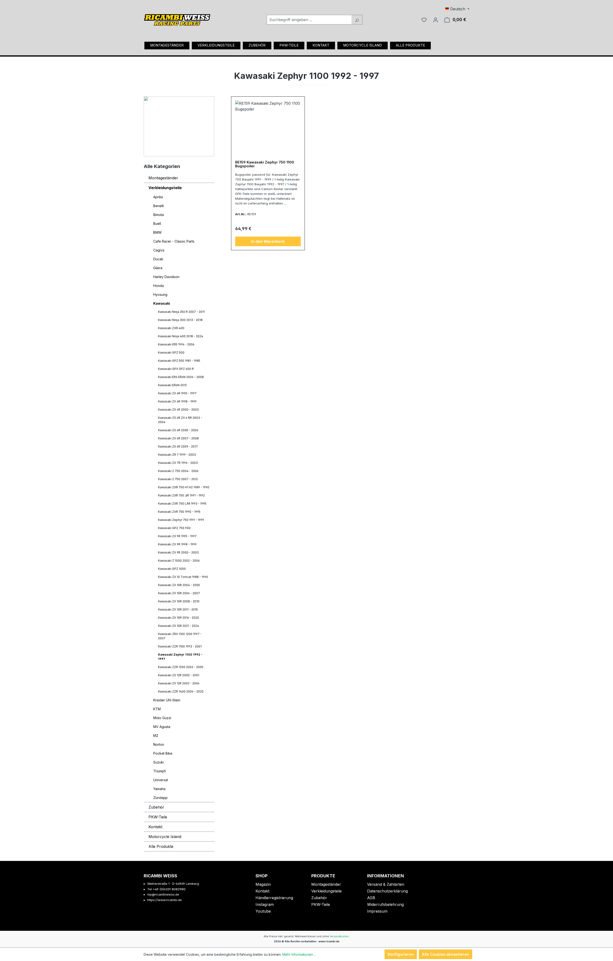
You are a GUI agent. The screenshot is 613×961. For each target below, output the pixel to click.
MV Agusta (161, 727)
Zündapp (160, 798)
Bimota (158, 215)
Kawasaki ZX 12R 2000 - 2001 (178, 675)
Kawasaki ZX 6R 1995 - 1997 (177, 393)
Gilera (157, 268)
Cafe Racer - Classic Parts (173, 241)
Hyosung (160, 294)
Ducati (158, 259)
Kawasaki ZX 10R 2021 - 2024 (178, 626)
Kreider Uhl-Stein (166, 700)
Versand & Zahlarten (385, 884)
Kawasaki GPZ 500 (171, 352)
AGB (371, 897)
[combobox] (309, 19)
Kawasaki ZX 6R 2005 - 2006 (178, 430)
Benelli (158, 206)
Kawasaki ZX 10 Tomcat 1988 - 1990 (183, 577)
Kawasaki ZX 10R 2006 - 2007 (179, 593)
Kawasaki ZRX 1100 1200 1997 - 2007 (180, 636)
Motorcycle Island (164, 836)
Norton (158, 744)
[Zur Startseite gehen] (177, 18)
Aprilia (158, 197)
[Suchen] (357, 19)
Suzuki (158, 762)
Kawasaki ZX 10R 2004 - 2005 (179, 585)
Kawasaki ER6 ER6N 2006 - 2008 (181, 377)
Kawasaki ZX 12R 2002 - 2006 (178, 683)
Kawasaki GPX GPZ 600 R (176, 369)
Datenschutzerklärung (387, 891)
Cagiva (158, 250)
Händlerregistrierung (274, 897)
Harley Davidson (166, 277)
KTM (157, 709)
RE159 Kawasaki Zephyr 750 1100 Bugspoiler (264, 164)
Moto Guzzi (162, 718)
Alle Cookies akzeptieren (445, 954)
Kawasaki (161, 303)
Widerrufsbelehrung (385, 904)
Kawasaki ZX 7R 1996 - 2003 (178, 463)
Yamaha (159, 789)
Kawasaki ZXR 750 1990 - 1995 (179, 511)
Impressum (377, 911)
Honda (158, 286)
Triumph (159, 771)
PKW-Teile (157, 817)
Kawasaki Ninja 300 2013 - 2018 (180, 320)
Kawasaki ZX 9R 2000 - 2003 (178, 552)
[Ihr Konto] (435, 19)
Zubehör (156, 807)
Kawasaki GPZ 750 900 (174, 528)
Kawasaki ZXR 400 (171, 328)
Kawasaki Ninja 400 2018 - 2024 (180, 336)
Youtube (263, 911)
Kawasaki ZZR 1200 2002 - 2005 (180, 667)
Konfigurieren (401, 954)
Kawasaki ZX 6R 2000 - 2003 (178, 409)
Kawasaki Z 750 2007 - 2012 (178, 479)
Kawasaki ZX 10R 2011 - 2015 (178, 609)
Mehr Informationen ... (299, 954)
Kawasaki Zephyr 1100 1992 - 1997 (180, 657)
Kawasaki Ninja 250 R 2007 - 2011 (181, 312)
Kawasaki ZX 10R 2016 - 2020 (178, 617)
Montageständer (163, 177)
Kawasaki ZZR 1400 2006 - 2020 (181, 691)
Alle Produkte (160, 846)
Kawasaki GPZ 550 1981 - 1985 (179, 360)
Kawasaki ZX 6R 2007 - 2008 (178, 438)
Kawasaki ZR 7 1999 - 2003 (177, 454)
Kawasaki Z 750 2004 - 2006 (178, 471)
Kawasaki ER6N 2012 (172, 385)
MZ (155, 736)
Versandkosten (339, 936)
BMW (157, 232)
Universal (160, 780)
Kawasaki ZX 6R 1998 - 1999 (177, 401)
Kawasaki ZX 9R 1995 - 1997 (177, 536)
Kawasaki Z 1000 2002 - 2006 (179, 560)
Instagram (264, 904)
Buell (157, 223)
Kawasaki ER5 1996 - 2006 (176, 344)
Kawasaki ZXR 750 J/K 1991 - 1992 (181, 495)
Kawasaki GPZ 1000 (172, 569)
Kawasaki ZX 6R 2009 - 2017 (178, 446)
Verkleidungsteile (165, 187)
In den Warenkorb (268, 241)
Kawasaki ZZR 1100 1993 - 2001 (180, 646)
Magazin (263, 884)
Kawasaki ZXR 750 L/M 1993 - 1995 (182, 503)
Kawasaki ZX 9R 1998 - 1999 (177, 544)
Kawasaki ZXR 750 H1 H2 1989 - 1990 (183, 487)
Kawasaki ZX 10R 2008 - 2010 (178, 601)
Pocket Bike (162, 753)
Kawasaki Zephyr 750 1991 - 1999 (181, 520)
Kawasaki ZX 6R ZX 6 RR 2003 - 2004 (180, 420)
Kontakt (155, 826)
